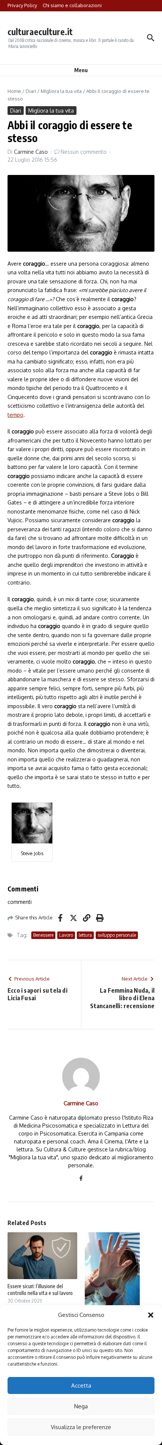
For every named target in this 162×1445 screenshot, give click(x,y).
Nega (81, 1406)
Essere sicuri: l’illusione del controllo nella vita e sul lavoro (40, 1289)
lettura (85, 935)
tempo (15, 415)
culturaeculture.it (40, 31)
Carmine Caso (31, 152)
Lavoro (66, 935)
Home (14, 91)
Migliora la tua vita (61, 91)
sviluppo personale (117, 935)
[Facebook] (81, 1179)
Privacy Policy (22, 5)
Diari (31, 91)
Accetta (81, 1385)
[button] (150, 1315)
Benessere (43, 935)
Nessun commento (84, 152)
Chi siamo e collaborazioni (72, 5)
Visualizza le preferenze (81, 1427)
